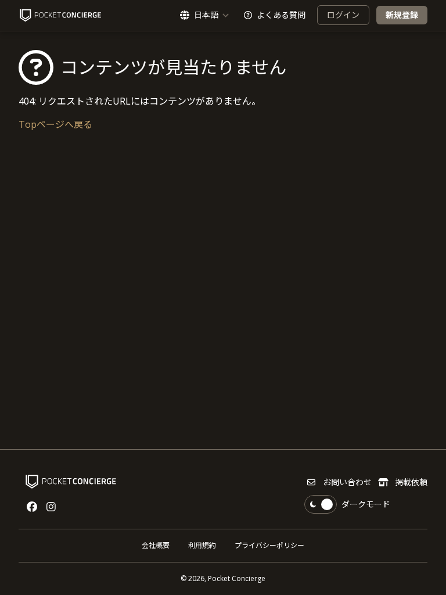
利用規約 (202, 545)
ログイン (343, 14)
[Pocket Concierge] (60, 15)
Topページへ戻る (55, 124)
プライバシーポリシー (269, 545)
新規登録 (402, 14)
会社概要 (156, 545)
